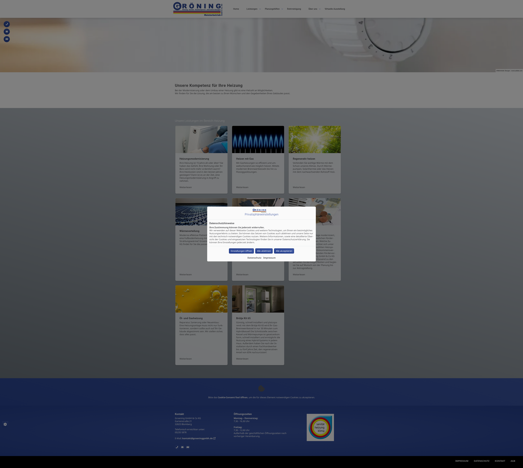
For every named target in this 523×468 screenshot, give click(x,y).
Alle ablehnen (264, 250)
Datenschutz (254, 257)
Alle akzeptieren (284, 250)
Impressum (269, 257)
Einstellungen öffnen (241, 250)
